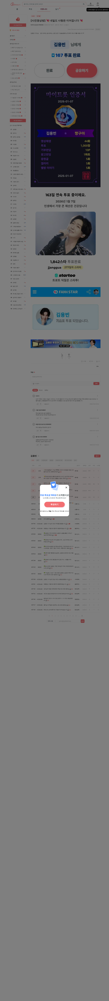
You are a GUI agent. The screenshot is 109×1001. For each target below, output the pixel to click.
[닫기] (66, 487)
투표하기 (54, 504)
